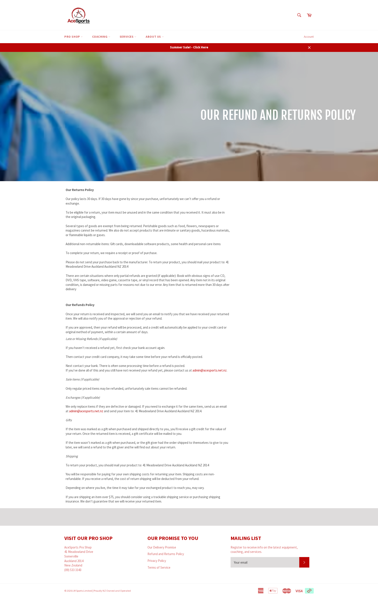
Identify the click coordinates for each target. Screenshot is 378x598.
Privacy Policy (156, 561)
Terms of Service (158, 567)
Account (309, 37)
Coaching (100, 37)
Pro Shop (72, 37)
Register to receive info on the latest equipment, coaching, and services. (264, 549)
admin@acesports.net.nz (209, 370)
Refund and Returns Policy (165, 554)
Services (127, 37)
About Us (154, 37)
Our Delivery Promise (161, 547)
